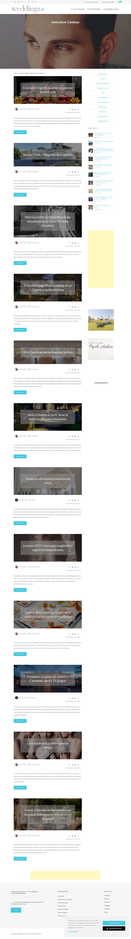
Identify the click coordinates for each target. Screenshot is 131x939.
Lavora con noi (62, 916)
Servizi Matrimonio (102, 116)
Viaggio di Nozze (103, 121)
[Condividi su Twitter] (72, 109)
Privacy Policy (62, 906)
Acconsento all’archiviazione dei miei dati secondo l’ (27, 903)
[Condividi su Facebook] (69, 109)
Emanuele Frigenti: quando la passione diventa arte (48, 90)
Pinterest (107, 902)
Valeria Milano (23, 109)
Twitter (106, 899)
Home (16, 73)
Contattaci (61, 896)
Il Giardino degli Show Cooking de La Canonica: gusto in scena (48, 288)
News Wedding (103, 97)
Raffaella (21, 500)
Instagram (107, 905)
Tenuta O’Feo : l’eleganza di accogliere (48, 154)
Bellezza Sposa (103, 74)
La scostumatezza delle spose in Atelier (47, 745)
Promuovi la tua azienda (65, 899)
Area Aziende (109, 2)
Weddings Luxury (112, 9)
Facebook (107, 895)
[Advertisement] (101, 259)
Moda (103, 93)
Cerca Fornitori (78, 9)
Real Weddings (102, 107)
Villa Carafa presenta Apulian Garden (47, 352)
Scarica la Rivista (62, 912)
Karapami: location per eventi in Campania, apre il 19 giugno (48, 679)
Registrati (95, 2)
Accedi (88, 2)
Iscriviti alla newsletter (18, 893)
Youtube (107, 909)
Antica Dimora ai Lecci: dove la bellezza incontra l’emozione (48, 417)
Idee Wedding (95, 9)
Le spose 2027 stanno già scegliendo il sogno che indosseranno (48, 548)
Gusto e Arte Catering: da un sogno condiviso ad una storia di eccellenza (47, 614)
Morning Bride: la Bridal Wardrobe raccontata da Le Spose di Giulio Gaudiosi (48, 221)
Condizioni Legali (63, 902)
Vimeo (106, 912)
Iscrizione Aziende (63, 909)
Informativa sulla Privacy (18, 904)
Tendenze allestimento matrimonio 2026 (48, 481)
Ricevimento (103, 112)
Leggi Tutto (20, 132)
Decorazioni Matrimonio (103, 83)
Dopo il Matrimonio (103, 88)
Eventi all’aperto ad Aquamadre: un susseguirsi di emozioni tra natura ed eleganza (47, 814)
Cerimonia (103, 79)
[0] (119, 2)
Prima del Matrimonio (103, 102)
